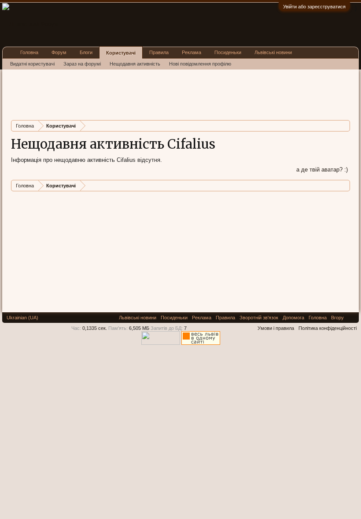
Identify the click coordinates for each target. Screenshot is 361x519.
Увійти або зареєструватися (314, 6)
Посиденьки (227, 52)
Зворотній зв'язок (258, 317)
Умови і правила (276, 328)
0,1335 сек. (94, 328)
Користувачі (121, 52)
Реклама (191, 52)
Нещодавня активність (135, 63)
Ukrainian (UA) (22, 317)
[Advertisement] (171, 93)
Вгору (337, 317)
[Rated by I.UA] (160, 343)
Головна (29, 52)
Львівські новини (273, 52)
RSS (351, 317)
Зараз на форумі (82, 63)
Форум (59, 52)
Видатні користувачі (32, 63)
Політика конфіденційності (327, 328)
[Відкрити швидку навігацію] (344, 125)
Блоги (86, 52)
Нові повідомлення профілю (200, 63)
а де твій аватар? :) (322, 169)
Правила (159, 52)
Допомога (293, 317)
